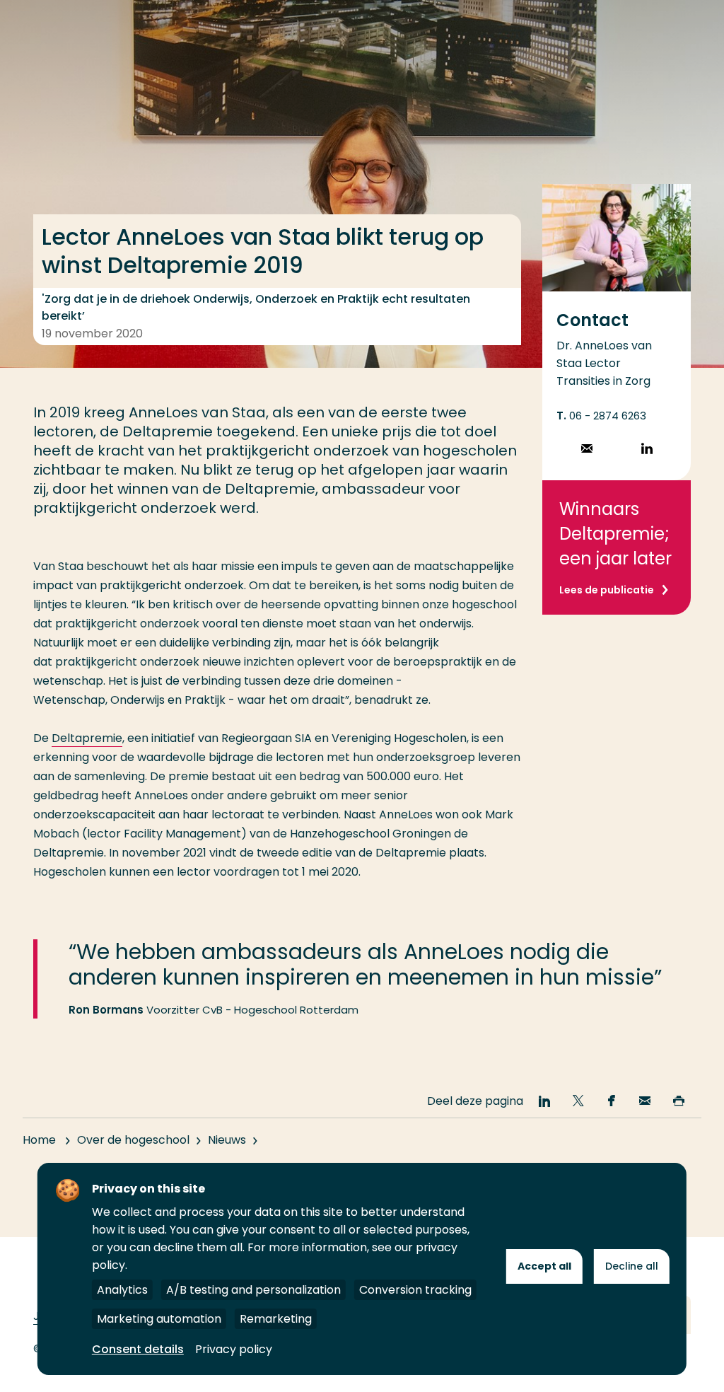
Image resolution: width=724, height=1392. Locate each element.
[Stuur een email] (586, 450)
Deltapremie (87, 738)
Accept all (544, 1266)
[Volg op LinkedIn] (647, 450)
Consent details (138, 1349)
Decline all (631, 1266)
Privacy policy (233, 1349)
